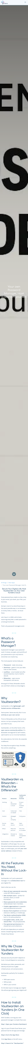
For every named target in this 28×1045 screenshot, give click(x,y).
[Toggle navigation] (25, 2)
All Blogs (4, 582)
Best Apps (12, 582)
